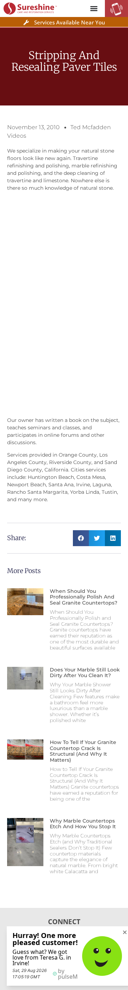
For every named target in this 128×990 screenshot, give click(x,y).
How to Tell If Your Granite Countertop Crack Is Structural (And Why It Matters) (83, 751)
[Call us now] (116, 13)
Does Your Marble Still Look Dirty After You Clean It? (85, 672)
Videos (16, 135)
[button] (81, 538)
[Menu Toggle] (94, 8)
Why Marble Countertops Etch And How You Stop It (83, 824)
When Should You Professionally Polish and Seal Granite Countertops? (83, 597)
